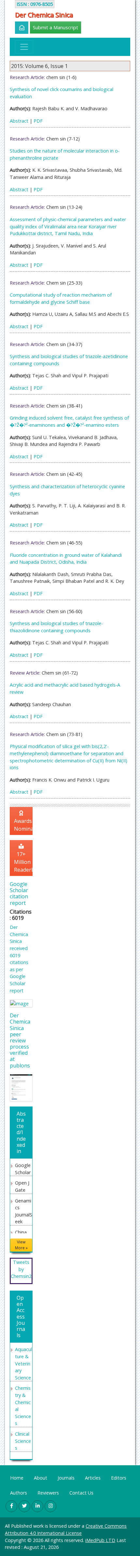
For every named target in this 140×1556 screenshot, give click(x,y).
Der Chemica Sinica (44, 15)
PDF (38, 121)
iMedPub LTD (100, 1540)
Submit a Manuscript (55, 27)
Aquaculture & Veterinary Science (23, 1363)
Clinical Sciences (23, 1441)
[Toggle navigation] (24, 46)
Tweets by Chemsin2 (21, 1269)
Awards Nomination (23, 824)
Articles (93, 1478)
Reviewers (48, 1493)
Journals (66, 1478)
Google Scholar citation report (19, 893)
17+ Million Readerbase (23, 862)
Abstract (19, 121)
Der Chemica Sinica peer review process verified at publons (20, 1040)
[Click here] (18, 27)
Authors (18, 1493)
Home (16, 1478)
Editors (118, 1478)
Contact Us (81, 1493)
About (40, 1478)
